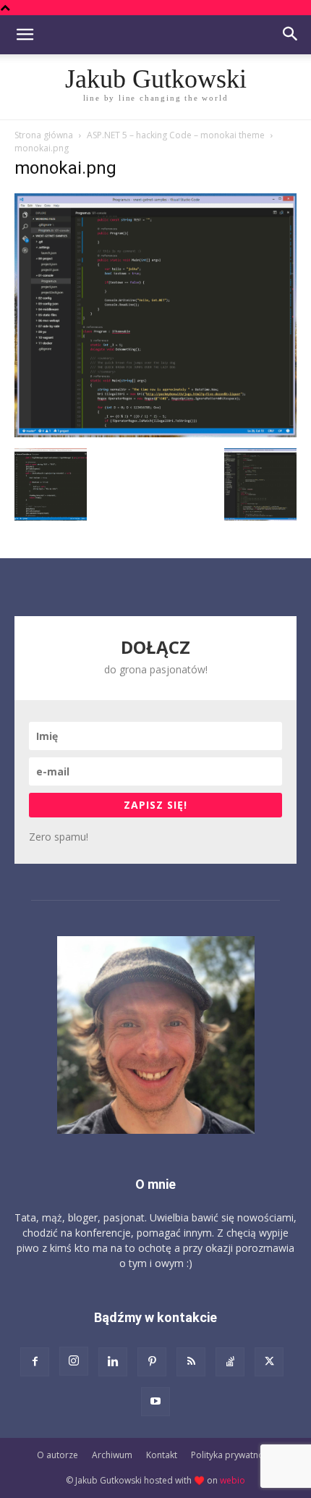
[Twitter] (269, 1361)
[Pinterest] (151, 1361)
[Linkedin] (112, 1361)
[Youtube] (155, 1401)
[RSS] (190, 1361)
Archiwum (112, 1455)
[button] (24, 34)
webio (232, 1480)
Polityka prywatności (233, 1455)
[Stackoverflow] (230, 1361)
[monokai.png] (155, 433)
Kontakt (161, 1455)
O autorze (57, 1455)
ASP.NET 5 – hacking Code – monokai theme (176, 135)
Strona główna (43, 135)
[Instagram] (73, 1361)
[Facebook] (34, 1361)
